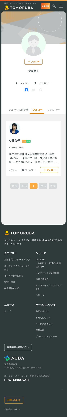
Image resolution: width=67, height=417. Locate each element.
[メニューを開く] (62, 6)
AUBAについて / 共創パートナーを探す (23, 367)
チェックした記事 (19, 109)
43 (28, 170)
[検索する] (54, 6)
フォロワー (53, 109)
